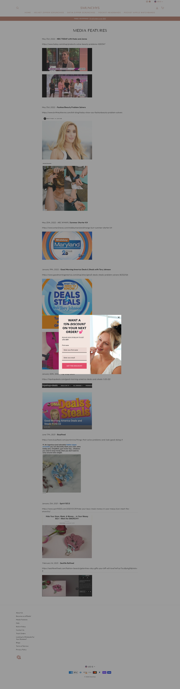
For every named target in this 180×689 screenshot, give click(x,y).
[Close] (118, 317)
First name (65, 345)
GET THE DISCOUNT (74, 366)
